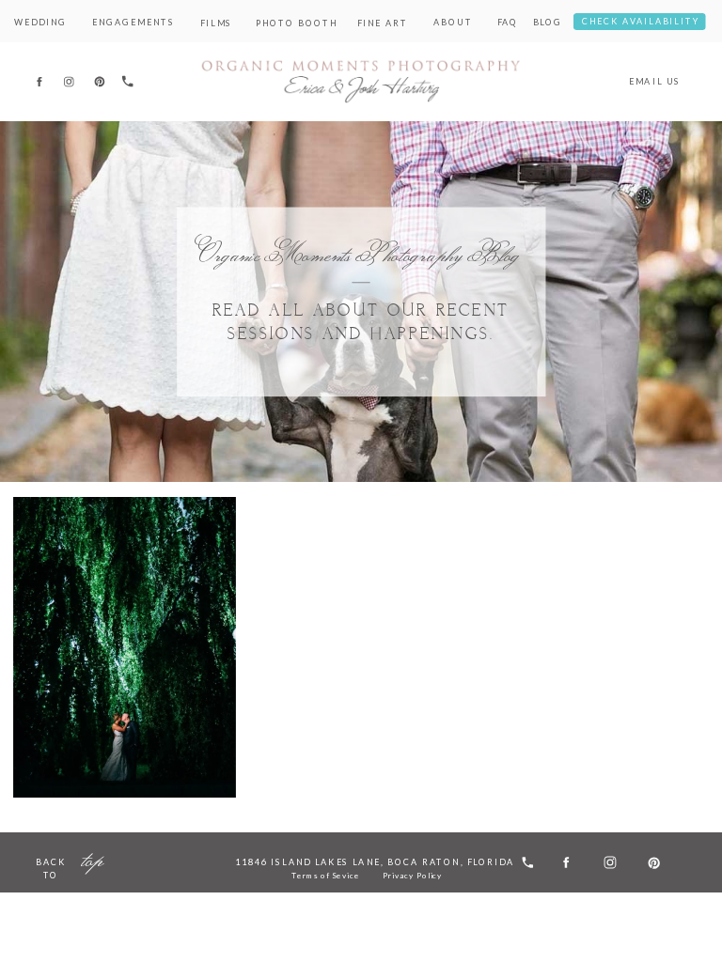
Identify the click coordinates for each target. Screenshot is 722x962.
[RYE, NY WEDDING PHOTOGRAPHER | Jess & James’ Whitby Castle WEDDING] (124, 647)
